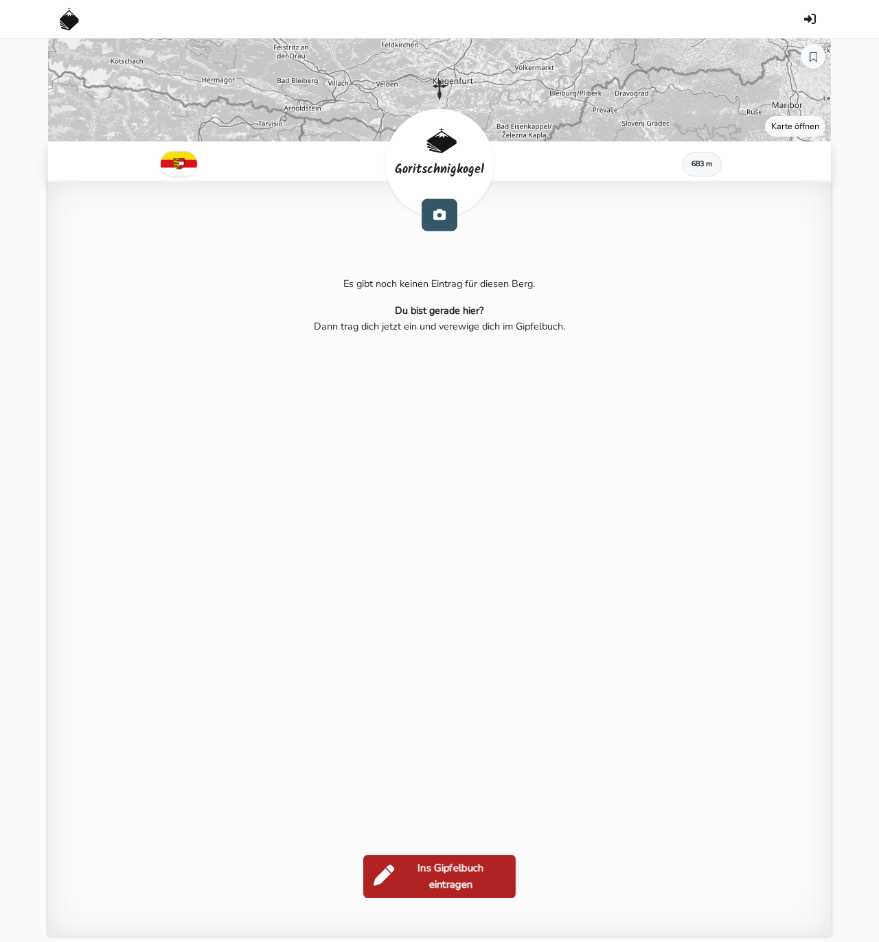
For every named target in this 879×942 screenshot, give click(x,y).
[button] (439, 90)
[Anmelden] (810, 19)
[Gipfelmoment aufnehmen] (439, 214)
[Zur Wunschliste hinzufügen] (813, 56)
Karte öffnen (795, 126)
